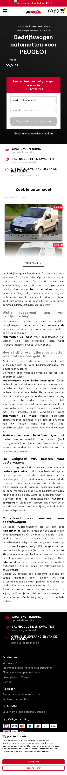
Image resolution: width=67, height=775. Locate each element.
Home (20, 26)
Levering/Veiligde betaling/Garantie (24, 712)
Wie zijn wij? (10, 663)
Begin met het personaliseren (33, 121)
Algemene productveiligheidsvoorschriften (27, 668)
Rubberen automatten (16, 699)
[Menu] (13, 11)
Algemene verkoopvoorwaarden (21, 672)
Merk (16, 100)
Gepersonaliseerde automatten (21, 694)
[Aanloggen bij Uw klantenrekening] (56, 11)
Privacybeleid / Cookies (16, 677)
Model (16, 110)
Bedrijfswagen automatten (37, 26)
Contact (8, 682)
